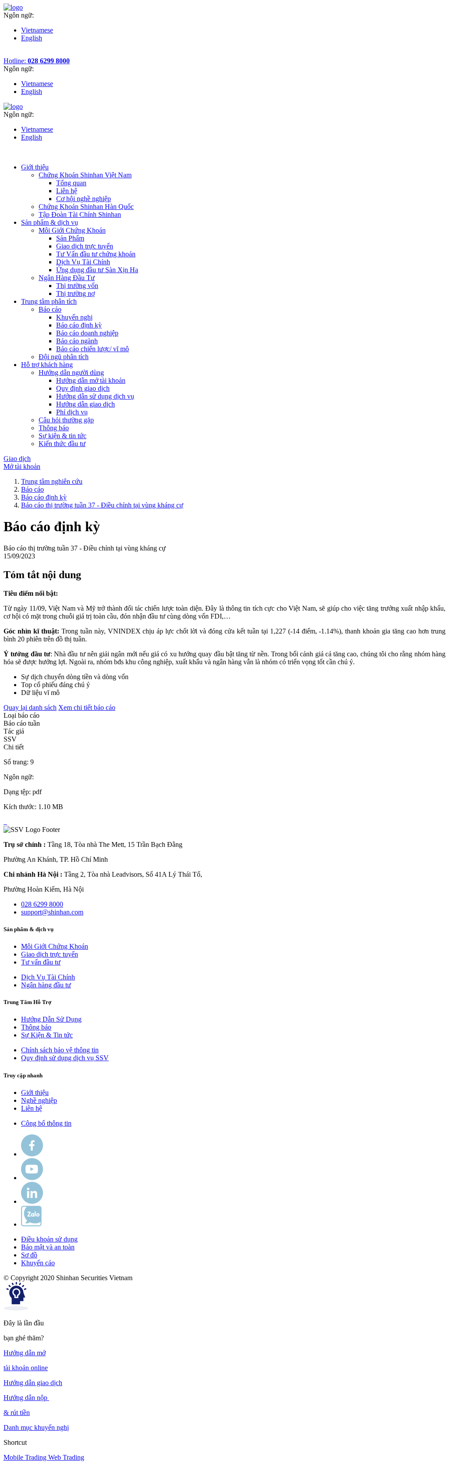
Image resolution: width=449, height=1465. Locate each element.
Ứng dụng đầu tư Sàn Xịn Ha (97, 270)
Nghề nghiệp (39, 1100)
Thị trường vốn (77, 285)
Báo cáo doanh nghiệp (87, 333)
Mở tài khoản (22, 466)
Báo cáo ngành (77, 341)
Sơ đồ (29, 1255)
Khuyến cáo (38, 1263)
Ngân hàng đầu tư (46, 985)
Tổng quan (71, 183)
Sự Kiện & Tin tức (47, 1035)
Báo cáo (32, 489)
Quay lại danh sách (30, 707)
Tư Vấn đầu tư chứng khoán (95, 254)
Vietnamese (37, 30)
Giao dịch (17, 458)
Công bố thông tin (46, 1123)
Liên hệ (66, 190)
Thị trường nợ (75, 293)
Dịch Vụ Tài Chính (83, 262)
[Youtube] (32, 1177)
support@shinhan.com (52, 912)
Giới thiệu (35, 1092)
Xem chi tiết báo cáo (86, 707)
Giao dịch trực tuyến (84, 246)
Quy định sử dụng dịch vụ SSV (65, 1058)
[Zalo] (31, 1224)
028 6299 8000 (42, 904)
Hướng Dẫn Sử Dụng (51, 1019)
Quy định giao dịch (83, 388)
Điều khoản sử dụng (49, 1239)
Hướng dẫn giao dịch (85, 404)
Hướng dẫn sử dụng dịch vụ (95, 396)
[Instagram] (32, 1201)
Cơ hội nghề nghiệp (83, 198)
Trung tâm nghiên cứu (51, 481)
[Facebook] (32, 1154)
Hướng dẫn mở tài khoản (90, 380)
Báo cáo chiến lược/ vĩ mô (92, 349)
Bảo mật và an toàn (48, 1247)
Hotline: (37, 61)
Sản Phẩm (70, 238)
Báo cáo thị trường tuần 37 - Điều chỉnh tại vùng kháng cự (102, 505)
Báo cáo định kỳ (79, 325)
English (31, 38)
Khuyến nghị (74, 317)
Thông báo (36, 1027)
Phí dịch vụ (72, 412)
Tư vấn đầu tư (41, 962)
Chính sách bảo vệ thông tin (60, 1050)
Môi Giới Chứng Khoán (54, 946)
